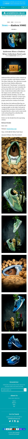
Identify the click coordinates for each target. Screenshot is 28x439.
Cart (25, 7)
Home (8, 22)
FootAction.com (12, 129)
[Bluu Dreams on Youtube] (18, 421)
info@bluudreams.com (14, 418)
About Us (14, 402)
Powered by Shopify (14, 434)
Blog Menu (14, 29)
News (12, 22)
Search (14, 401)
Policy (14, 404)
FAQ (14, 406)
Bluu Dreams (16, 432)
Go (25, 389)
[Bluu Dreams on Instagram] (15, 421)
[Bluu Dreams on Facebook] (12, 421)
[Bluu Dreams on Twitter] (10, 421)
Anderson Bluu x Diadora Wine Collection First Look (14, 52)
